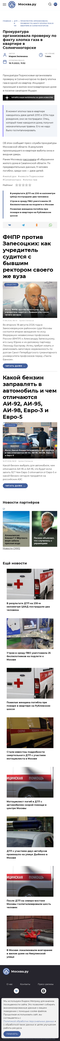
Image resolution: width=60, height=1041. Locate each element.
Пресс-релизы (45, 984)
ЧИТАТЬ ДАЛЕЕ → (15, 366)
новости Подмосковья (32, 176)
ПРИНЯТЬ (12, 1034)
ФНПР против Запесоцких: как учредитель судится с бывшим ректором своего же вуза (28, 257)
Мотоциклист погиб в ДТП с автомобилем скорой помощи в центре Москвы (26, 804)
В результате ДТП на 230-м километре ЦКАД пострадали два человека (28, 606)
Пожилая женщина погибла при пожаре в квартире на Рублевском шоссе (30, 212)
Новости (10, 425)
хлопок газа (30, 180)
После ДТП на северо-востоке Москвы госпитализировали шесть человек (29, 904)
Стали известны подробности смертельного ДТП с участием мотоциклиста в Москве (26, 755)
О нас (10, 984)
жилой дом (10, 176)
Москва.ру (27, 4)
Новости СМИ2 (11, 548)
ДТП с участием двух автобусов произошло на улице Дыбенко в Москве (27, 854)
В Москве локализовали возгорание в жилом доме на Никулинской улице (29, 953)
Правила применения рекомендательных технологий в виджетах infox (29, 1038)
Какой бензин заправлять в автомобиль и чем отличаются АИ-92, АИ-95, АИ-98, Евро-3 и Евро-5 (30, 397)
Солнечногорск (12, 180)
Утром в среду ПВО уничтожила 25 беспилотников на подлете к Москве (29, 656)
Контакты (25, 984)
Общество (11, 284)
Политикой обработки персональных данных (28, 1021)
